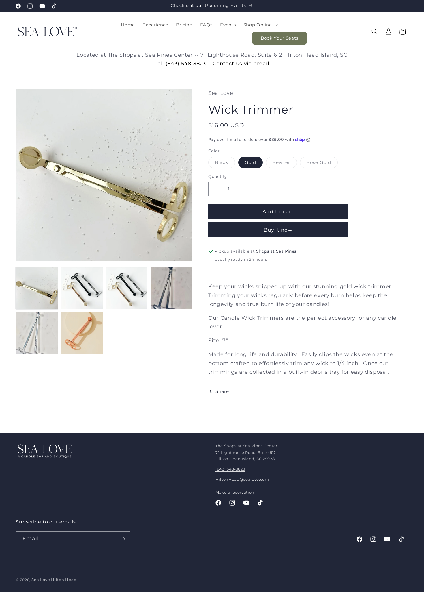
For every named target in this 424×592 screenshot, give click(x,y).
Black (225, 164)
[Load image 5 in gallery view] (37, 333)
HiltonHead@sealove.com (242, 479)
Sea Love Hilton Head (53, 579)
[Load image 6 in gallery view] (82, 333)
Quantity (217, 176)
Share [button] (222, 391)
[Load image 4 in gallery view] (171, 288)
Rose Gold (322, 164)
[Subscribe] (123, 538)
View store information (241, 269)
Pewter (285, 164)
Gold (250, 162)
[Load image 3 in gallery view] (127, 288)
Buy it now (278, 230)
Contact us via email (241, 63)
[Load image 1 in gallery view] (37, 288)
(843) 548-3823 (186, 63)
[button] (259, 25)
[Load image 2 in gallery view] (82, 288)
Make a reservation (234, 492)
